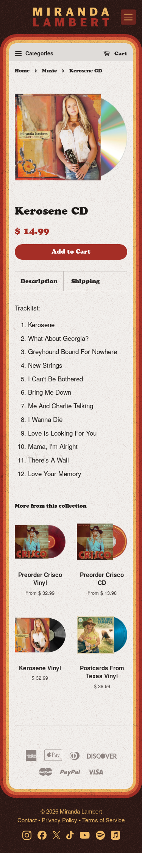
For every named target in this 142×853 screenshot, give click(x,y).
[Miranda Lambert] (71, 17)
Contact (27, 820)
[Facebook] (42, 834)
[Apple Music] (115, 834)
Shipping (85, 281)
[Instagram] (26, 834)
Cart (120, 53)
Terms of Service (103, 820)
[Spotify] (100, 834)
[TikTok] (70, 834)
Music (49, 71)
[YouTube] (85, 834)
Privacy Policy (59, 820)
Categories (38, 53)
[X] (56, 834)
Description (39, 281)
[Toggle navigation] (128, 17)
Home (22, 71)
